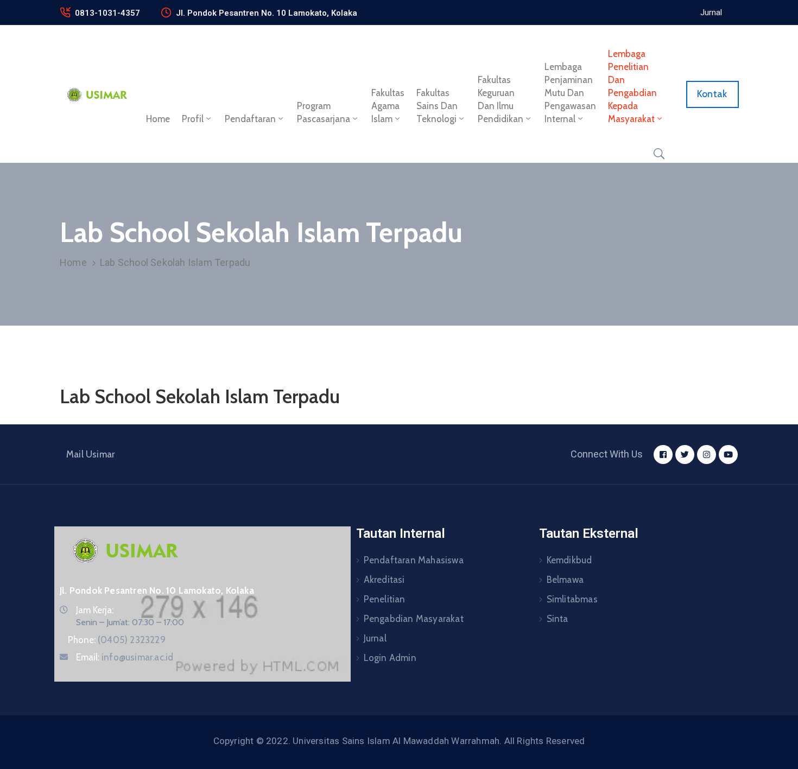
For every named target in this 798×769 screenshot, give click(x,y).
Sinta (557, 618)
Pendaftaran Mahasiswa (414, 560)
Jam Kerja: (94, 610)
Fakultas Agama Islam (387, 105)
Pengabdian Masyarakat (414, 618)
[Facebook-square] (663, 454)
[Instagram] (706, 454)
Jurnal (375, 638)
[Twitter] (684, 454)
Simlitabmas (572, 599)
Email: (124, 657)
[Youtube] (728, 454)
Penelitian (385, 599)
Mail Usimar (90, 454)
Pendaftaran (250, 118)
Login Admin (390, 657)
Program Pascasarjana (323, 112)
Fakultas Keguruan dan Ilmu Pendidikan (500, 99)
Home (158, 118)
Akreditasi (384, 579)
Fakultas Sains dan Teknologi (437, 105)
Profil (193, 118)
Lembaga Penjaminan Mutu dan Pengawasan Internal (570, 92)
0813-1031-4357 (107, 13)
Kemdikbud (569, 560)
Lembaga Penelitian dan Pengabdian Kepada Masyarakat (632, 86)
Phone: (117, 639)
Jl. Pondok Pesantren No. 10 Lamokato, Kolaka (266, 13)
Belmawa (565, 579)
